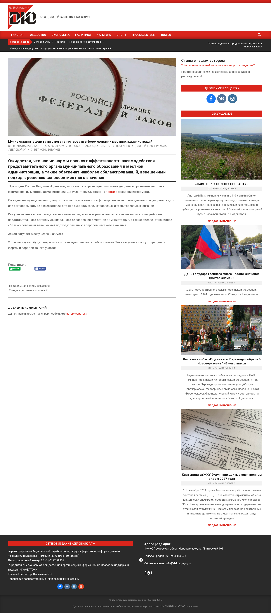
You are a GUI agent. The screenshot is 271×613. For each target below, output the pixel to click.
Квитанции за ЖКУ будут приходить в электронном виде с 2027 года (222, 477)
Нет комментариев (47, 149)
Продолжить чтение (222, 221)
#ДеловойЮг (17, 149)
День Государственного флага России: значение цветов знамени (222, 276)
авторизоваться (76, 313)
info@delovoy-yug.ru (178, 563)
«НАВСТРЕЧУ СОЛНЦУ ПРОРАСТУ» (221, 184)
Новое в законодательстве (92, 145)
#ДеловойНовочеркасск (149, 145)
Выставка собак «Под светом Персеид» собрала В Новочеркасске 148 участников (222, 361)
